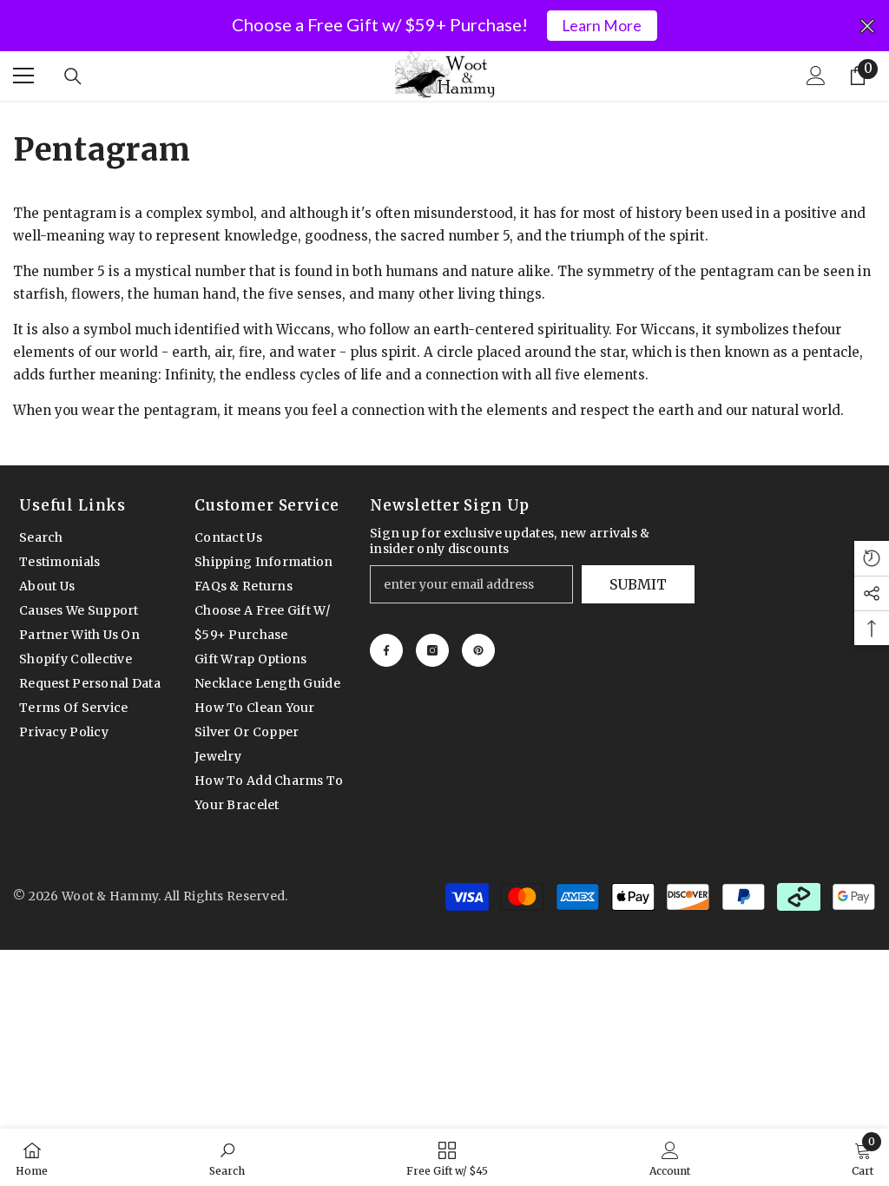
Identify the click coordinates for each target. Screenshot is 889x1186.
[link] (227, 1157)
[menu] (23, 75)
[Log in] (816, 75)
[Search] (73, 76)
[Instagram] (432, 650)
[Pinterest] (478, 650)
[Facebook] (386, 650)
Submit (638, 584)
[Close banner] (867, 26)
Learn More (602, 25)
